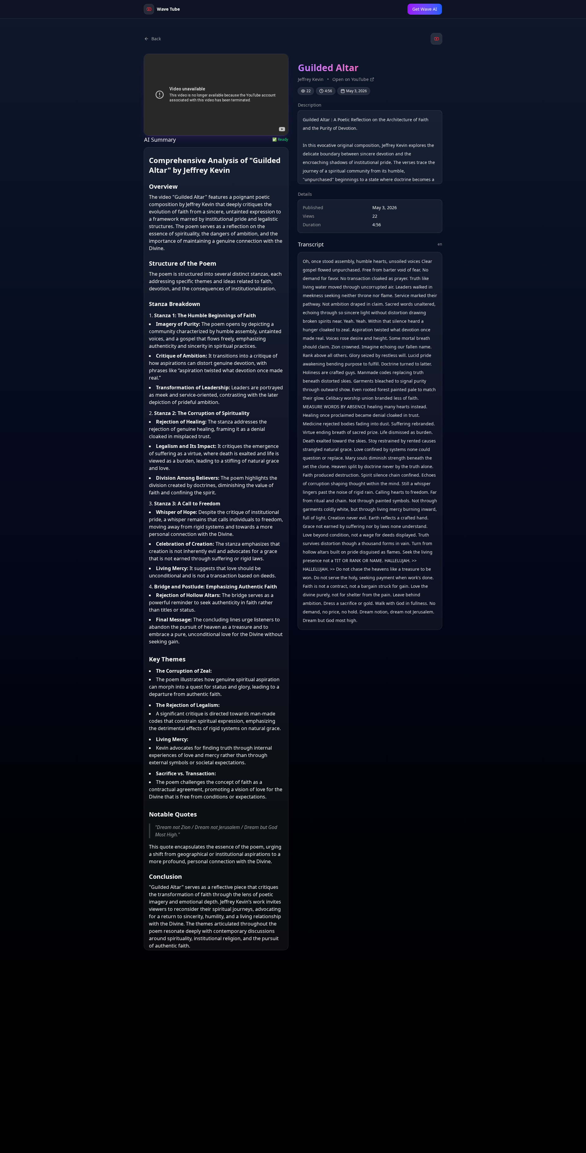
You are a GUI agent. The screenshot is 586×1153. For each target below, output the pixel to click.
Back (156, 39)
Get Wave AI (424, 9)
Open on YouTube (350, 79)
